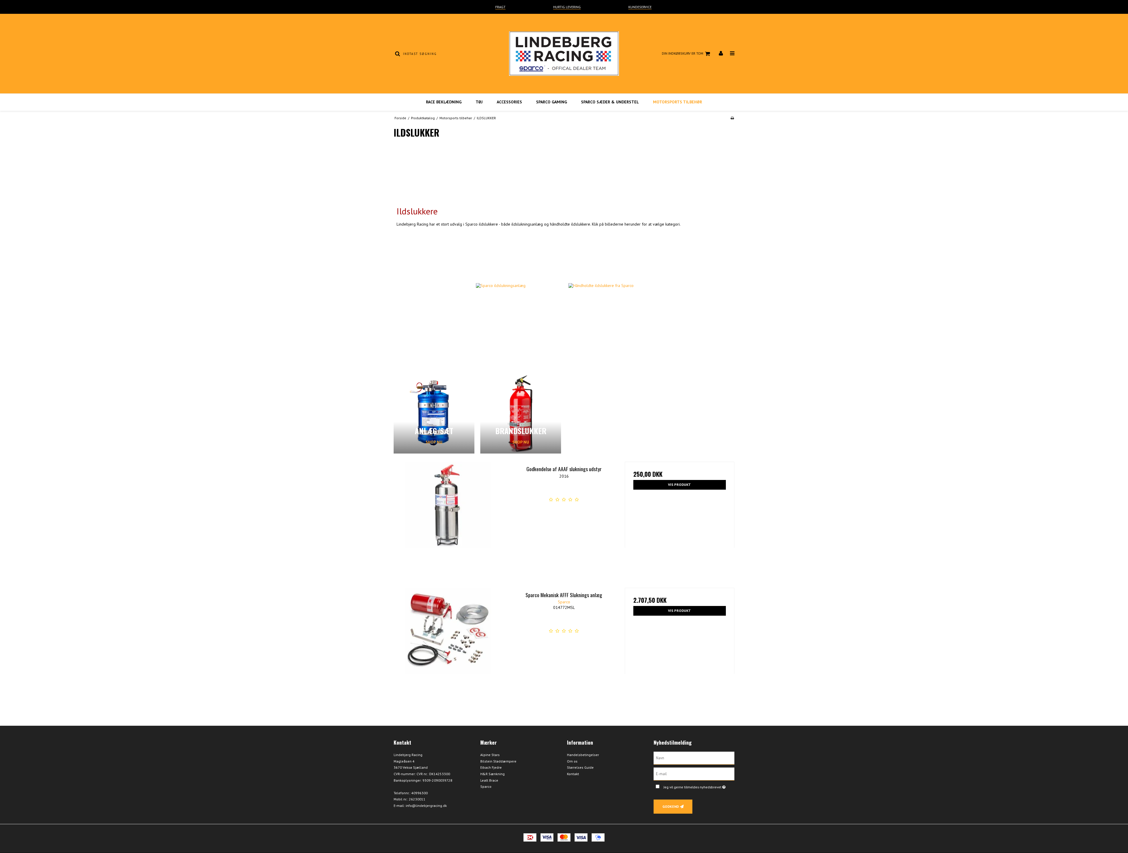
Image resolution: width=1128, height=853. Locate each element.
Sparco (485, 786)
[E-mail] (694, 773)
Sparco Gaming (551, 102)
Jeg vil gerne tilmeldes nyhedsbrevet (699, 786)
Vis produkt (679, 484)
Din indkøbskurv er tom (682, 53)
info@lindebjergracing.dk (426, 805)
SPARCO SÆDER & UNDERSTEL (610, 102)
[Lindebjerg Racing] (564, 53)
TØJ (479, 102)
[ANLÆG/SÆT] (434, 413)
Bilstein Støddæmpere (498, 761)
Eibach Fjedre (491, 767)
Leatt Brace (489, 780)
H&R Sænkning (492, 774)
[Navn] (694, 757)
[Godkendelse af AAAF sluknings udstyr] (448, 516)
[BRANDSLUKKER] (520, 413)
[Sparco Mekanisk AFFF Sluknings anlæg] (448, 642)
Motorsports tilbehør (677, 102)
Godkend (670, 806)
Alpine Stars (490, 755)
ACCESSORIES (509, 102)
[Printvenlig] (732, 118)
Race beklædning (443, 102)
